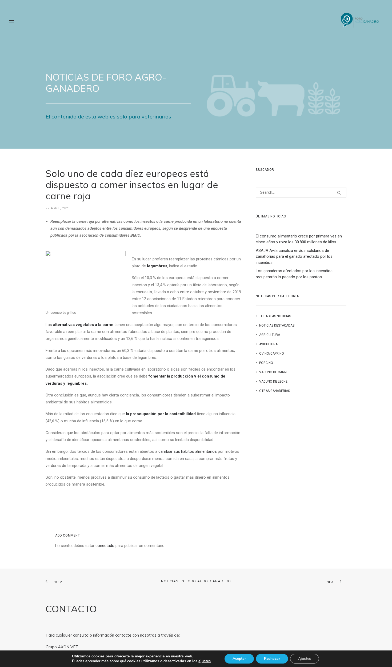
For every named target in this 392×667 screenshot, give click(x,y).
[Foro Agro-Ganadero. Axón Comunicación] (360, 20)
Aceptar (239, 658)
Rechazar (272, 658)
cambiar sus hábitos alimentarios (187, 451)
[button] (339, 193)
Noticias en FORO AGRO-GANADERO (196, 581)
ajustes (204, 661)
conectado (104, 545)
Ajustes (304, 658)
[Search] (301, 192)
